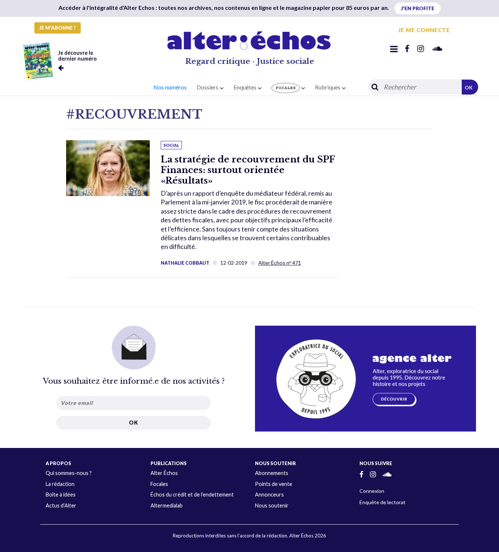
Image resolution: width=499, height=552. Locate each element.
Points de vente (273, 484)
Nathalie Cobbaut (185, 263)
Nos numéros (170, 87)
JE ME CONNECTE (424, 30)
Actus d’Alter (61, 505)
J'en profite (417, 8)
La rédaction (60, 484)
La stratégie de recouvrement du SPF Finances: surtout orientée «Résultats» (248, 170)
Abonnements (271, 473)
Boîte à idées (61, 494)
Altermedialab (167, 505)
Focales (159, 484)
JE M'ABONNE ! (57, 28)
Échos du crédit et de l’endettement (192, 494)
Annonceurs (269, 494)
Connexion (371, 491)
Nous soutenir (272, 505)
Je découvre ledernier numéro (77, 56)
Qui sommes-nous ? (69, 473)
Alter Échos (164, 473)
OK (469, 87)
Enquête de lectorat (382, 502)
